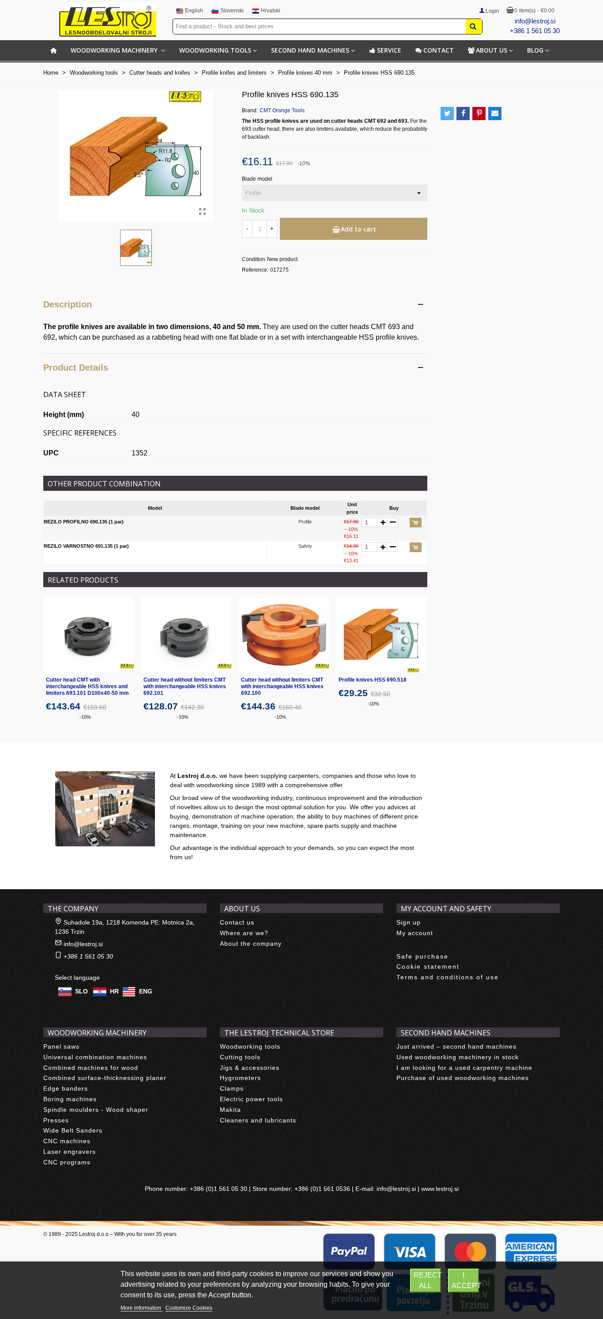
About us (491, 50)
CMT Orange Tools (282, 110)
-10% (85, 717)
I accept (465, 1280)
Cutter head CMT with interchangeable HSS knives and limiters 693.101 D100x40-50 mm (87, 686)
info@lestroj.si (535, 21)
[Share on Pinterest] (479, 113)
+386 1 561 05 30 (535, 30)
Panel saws (61, 1046)
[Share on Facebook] (463, 113)
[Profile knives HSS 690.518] (381, 634)
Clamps (232, 1088)
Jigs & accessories (249, 1067)
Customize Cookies (189, 1308)
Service (389, 50)
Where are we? (244, 932)
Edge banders (65, 1088)
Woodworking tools (215, 50)
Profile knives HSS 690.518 (373, 680)
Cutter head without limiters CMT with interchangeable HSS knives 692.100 (282, 686)
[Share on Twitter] (447, 113)
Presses (56, 1120)
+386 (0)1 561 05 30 (218, 1188)
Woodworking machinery (115, 50)
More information (141, 1308)
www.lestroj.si (440, 1188)
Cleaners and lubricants (258, 1120)
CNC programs (66, 1162)
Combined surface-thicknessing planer (104, 1077)
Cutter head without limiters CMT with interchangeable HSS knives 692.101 (184, 686)
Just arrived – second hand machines (456, 1046)
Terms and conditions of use (447, 977)
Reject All (427, 1280)
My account (414, 932)
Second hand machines (310, 50)
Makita (230, 1109)
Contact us (237, 922)
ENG (145, 991)
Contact (438, 50)
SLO (81, 991)
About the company (251, 943)
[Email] (494, 113)
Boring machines (70, 1099)
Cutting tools (240, 1057)
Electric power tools (251, 1099)
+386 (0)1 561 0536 (322, 1188)
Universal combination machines (95, 1057)
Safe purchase (422, 956)
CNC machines (66, 1141)
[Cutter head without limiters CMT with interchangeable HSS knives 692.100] (283, 634)
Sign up (408, 922)
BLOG (535, 50)
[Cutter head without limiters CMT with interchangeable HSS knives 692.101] (186, 634)
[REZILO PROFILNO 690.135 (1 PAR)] (202, 211)
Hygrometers (240, 1077)
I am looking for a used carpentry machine (464, 1067)
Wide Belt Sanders (72, 1130)
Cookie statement (428, 966)
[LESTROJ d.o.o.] (107, 19)
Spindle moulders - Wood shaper (95, 1109)
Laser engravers (69, 1151)
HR (114, 991)
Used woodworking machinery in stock (457, 1057)
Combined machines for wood (90, 1067)
